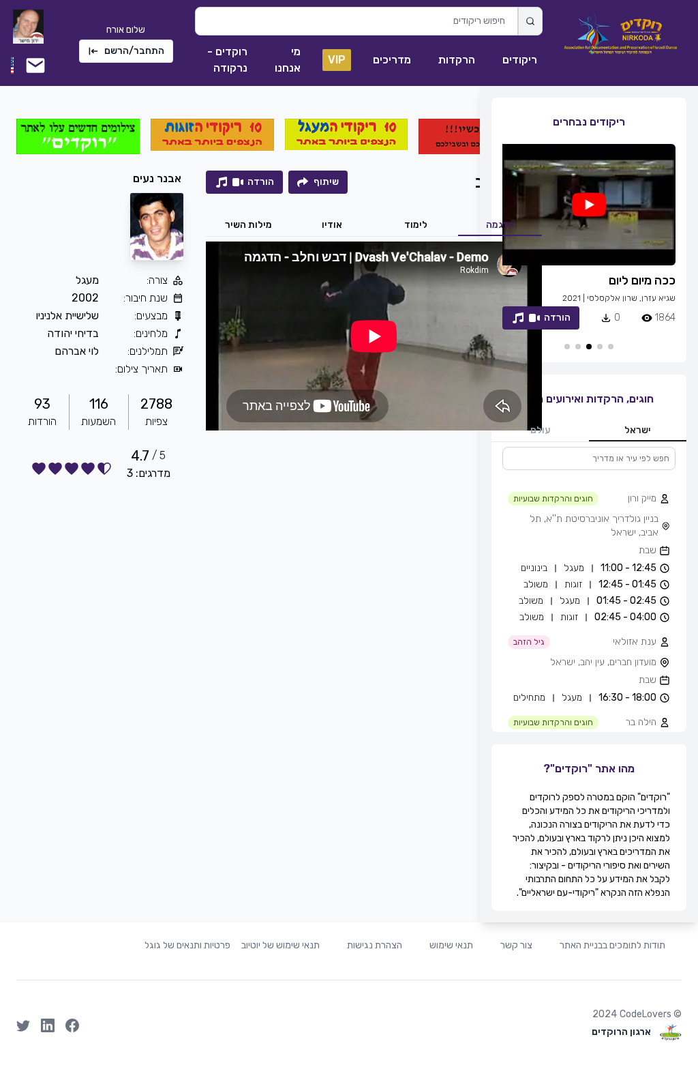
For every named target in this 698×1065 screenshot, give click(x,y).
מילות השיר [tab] (248, 225)
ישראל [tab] (637, 430)
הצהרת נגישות (374, 945)
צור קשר (516, 945)
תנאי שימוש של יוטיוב (280, 945)
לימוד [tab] (415, 225)
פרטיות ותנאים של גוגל (187, 945)
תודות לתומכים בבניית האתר (612, 945)
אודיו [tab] (332, 225)
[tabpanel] (588, 589)
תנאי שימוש (451, 945)
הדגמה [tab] (500, 225)
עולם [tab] (540, 430)
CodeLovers (645, 1014)
